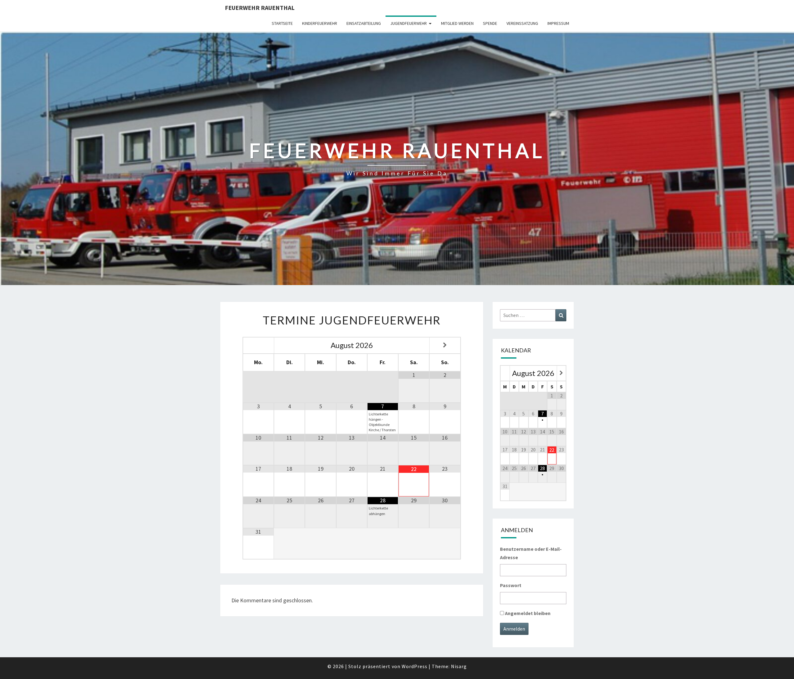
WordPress (414, 666)
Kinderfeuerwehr (319, 23)
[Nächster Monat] (445, 345)
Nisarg (459, 666)
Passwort (510, 585)
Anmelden (514, 629)
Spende (490, 23)
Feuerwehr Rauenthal (260, 7)
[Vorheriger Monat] (258, 345)
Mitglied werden (457, 23)
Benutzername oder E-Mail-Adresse (531, 553)
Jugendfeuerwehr (408, 23)
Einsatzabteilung (363, 23)
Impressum (558, 23)
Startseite (282, 23)
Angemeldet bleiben (528, 613)
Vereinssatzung (522, 23)
